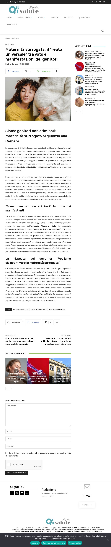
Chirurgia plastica (16, 374)
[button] (102, 31)
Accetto (35, 543)
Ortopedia (89, 87)
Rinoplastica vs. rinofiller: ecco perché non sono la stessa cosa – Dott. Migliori (16, 379)
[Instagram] (96, 2)
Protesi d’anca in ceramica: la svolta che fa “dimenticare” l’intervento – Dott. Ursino (95, 92)
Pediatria (15, 38)
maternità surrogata (39, 309)
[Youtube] (100, 2)
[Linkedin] (104, 2)
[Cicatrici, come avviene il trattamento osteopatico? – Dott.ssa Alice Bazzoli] (79, 102)
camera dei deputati (20, 309)
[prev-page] (7, 388)
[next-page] (11, 388)
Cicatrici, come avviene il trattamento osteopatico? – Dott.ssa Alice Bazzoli (94, 103)
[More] (56, 71)
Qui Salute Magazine (57, 309)
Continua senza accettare (54, 543)
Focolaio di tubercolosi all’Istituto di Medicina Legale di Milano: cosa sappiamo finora (60, 379)
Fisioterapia (90, 98)
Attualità (60, 374)
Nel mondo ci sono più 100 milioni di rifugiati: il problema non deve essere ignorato (56, 341)
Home (7, 38)
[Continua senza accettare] (107, 539)
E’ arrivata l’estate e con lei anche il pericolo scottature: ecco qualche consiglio (19, 341)
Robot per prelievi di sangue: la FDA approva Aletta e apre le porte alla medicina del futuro (38, 379)
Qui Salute (13, 64)
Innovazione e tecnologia (38, 373)
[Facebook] (92, 2)
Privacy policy (75, 543)
